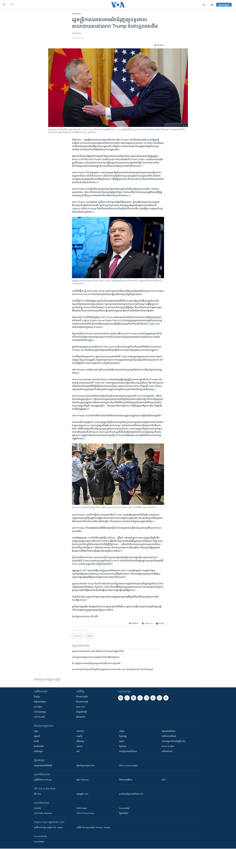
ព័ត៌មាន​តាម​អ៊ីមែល (125, 780)
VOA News (76, 33)
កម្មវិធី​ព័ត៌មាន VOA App (43, 780)
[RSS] (153, 697)
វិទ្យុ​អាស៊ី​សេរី (123, 813)
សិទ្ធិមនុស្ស (80, 741)
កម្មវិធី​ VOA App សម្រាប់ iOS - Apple (48, 827)
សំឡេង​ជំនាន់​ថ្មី (81, 712)
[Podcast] (159, 697)
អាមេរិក (36, 741)
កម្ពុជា (36, 731)
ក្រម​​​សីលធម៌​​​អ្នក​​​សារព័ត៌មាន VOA (131, 794)
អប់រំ (77, 751)
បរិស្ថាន (121, 731)
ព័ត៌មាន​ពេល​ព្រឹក (82, 697)
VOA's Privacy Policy (85, 813)
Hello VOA (80, 707)
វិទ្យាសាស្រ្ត (123, 736)
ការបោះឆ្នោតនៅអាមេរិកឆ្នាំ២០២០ (173, 741)
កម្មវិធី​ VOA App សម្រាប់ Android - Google (93, 827)
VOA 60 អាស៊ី (39, 717)
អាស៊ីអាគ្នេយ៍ (38, 751)
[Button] (159, 45)
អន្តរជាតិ (37, 736)
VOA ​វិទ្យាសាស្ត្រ (40, 712)
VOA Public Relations (43, 813)
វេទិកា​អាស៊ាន (80, 717)
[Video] (212, 5)
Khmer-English (168, 746)
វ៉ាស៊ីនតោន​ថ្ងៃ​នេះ (40, 702)
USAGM (37, 808)
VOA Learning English (128, 765)
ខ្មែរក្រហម (122, 746)
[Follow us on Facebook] (120, 697)
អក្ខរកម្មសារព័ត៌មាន (168, 731)
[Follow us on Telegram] (146, 697)
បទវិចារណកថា (167, 751)
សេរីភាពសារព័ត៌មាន (169, 736)
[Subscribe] (166, 697)
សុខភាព (79, 746)
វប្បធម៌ (121, 741)
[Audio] (204, 5)
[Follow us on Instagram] (140, 697)
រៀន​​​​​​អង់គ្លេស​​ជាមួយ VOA (85, 765)
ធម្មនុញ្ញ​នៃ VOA (82, 794)
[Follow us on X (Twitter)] (127, 697)
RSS (164, 780)
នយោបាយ (76, 13)
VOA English (81, 808)
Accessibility (124, 808)
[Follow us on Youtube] (133, 697)
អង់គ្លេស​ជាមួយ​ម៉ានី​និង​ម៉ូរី (43, 765)
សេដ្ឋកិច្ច (79, 736)
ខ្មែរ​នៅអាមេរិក (39, 746)
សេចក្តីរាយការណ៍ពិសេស (128, 751)
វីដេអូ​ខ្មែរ (37, 697)
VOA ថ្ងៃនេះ (38, 707)
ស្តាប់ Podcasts (82, 780)
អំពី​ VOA (37, 794)
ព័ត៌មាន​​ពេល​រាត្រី (82, 702)
